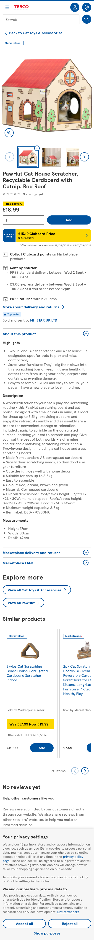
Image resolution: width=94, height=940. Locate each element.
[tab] (28, 157)
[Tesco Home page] (21, 7)
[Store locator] (86, 7)
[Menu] (7, 7)
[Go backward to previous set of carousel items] (74, 770)
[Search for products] (86, 19)
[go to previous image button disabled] (9, 156)
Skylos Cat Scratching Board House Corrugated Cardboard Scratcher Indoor (27, 673)
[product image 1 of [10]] (47, 95)
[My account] (74, 7)
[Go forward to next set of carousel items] (85, 770)
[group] (30, 694)
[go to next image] (84, 156)
